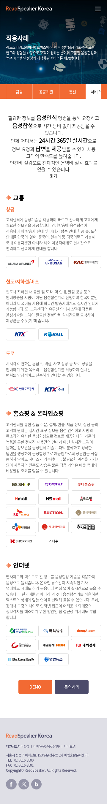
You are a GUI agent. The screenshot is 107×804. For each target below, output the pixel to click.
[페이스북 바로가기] (11, 784)
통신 (72, 91)
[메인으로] (29, 9)
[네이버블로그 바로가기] (36, 784)
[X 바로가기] (23, 784)
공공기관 (46, 91)
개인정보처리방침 (17, 746)
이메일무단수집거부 (46, 746)
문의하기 (72, 687)
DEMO (35, 687)
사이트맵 (69, 746)
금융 (19, 91)
